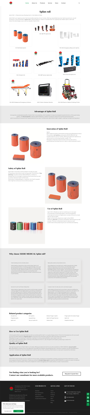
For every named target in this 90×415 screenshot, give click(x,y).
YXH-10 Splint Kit (20, 75)
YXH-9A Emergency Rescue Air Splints (69, 48)
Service (50, 3)
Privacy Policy (73, 412)
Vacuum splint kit (33, 320)
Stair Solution (38, 394)
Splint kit (67, 318)
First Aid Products (39, 392)
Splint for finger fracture (52, 318)
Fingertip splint (14, 318)
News (56, 3)
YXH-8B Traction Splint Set (45, 75)
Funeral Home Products (40, 398)
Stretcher (37, 390)
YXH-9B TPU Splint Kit (45, 33)
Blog (52, 402)
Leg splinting (32, 318)
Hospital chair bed (69, 320)
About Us (34, 3)
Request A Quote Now (71, 374)
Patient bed (49, 320)
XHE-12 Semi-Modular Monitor (45, 102)
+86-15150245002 (70, 397)
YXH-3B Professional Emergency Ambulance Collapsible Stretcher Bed (27, 102)
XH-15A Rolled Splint (20, 48)
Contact (63, 3)
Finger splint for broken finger (72, 315)
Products (42, 3)
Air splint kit (14, 315)
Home (27, 3)
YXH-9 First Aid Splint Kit (69, 74)
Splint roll (13, 320)
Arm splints (31, 315)
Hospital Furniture (39, 396)
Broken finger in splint (52, 315)
